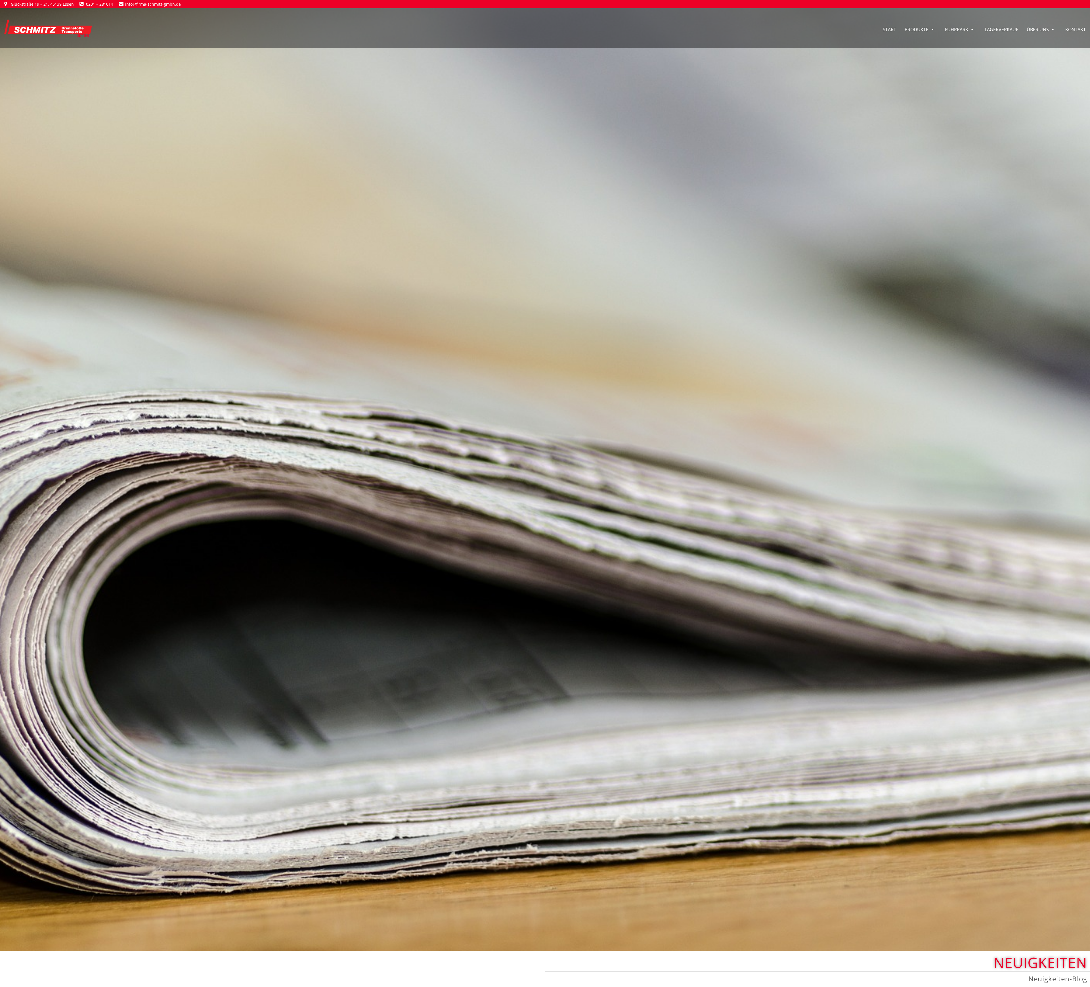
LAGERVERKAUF (1001, 29)
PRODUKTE (916, 29)
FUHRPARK (956, 29)
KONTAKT (1075, 29)
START (889, 29)
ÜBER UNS (1038, 29)
